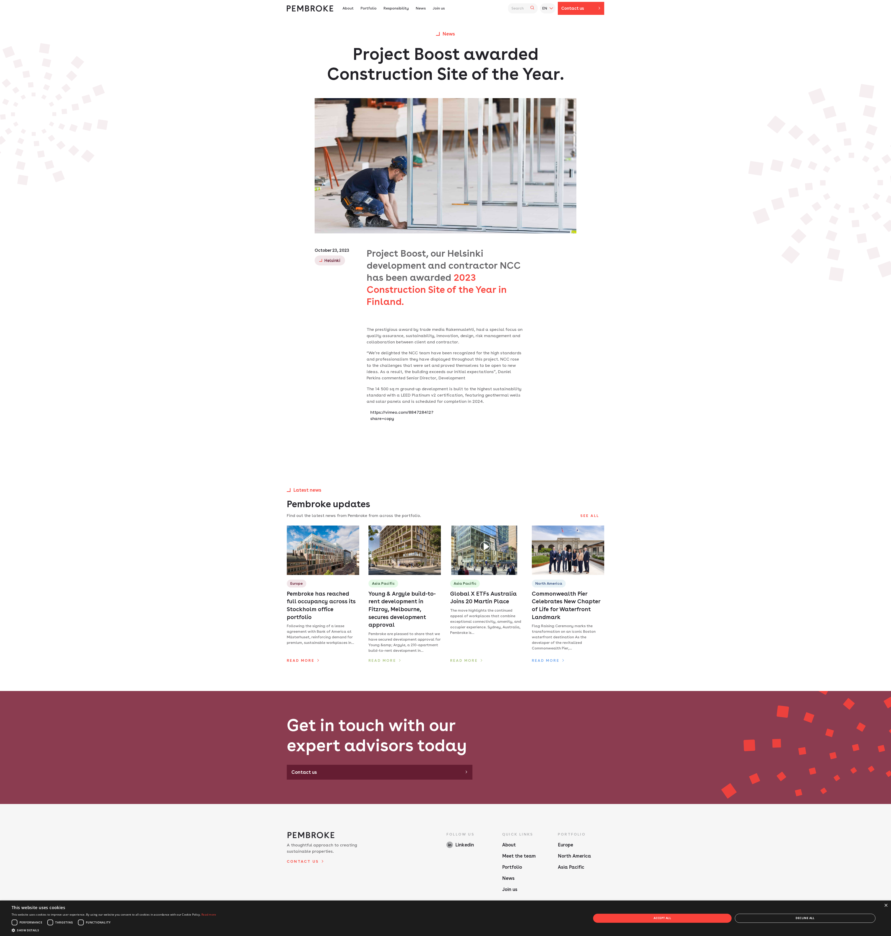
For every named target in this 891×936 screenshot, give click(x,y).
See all (589, 515)
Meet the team (519, 856)
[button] (114, 930)
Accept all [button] (662, 918)
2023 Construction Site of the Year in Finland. (437, 289)
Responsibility (396, 8)
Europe (565, 845)
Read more (208, 915)
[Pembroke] (310, 8)
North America (574, 856)
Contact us (572, 8)
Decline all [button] (805, 918)
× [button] (886, 905)
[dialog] (445, 918)
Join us (439, 8)
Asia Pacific (571, 867)
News (421, 8)
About (348, 8)
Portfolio (369, 8)
